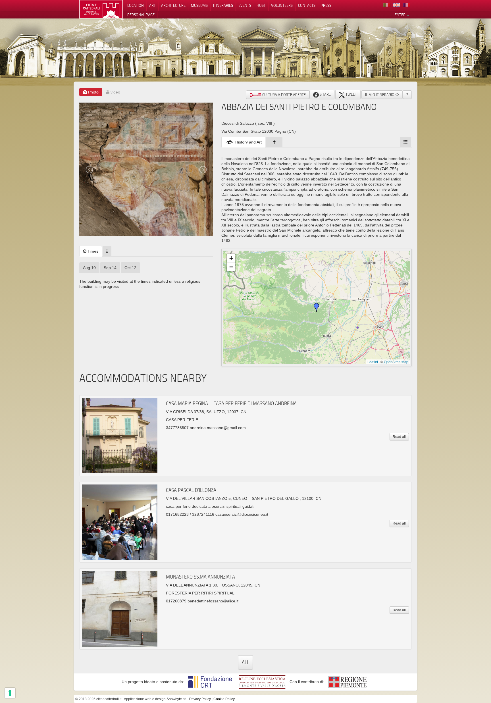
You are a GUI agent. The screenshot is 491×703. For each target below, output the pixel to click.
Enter (400, 14)
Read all (399, 437)
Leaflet (372, 361)
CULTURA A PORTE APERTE (283, 94)
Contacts (306, 5)
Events (244, 5)
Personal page (141, 14)
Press (326, 5)
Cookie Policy (224, 699)
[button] (316, 307)
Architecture (173, 5)
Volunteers (282, 5)
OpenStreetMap (396, 361)
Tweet (351, 94)
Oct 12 (130, 267)
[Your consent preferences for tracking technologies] (10, 693)
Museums (199, 5)
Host (261, 5)
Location (135, 5)
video (114, 92)
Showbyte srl (176, 699)
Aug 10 (89, 267)
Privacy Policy (200, 699)
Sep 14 (110, 267)
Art (152, 5)
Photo (93, 92)
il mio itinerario (380, 94)
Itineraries (223, 5)
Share (325, 94)
